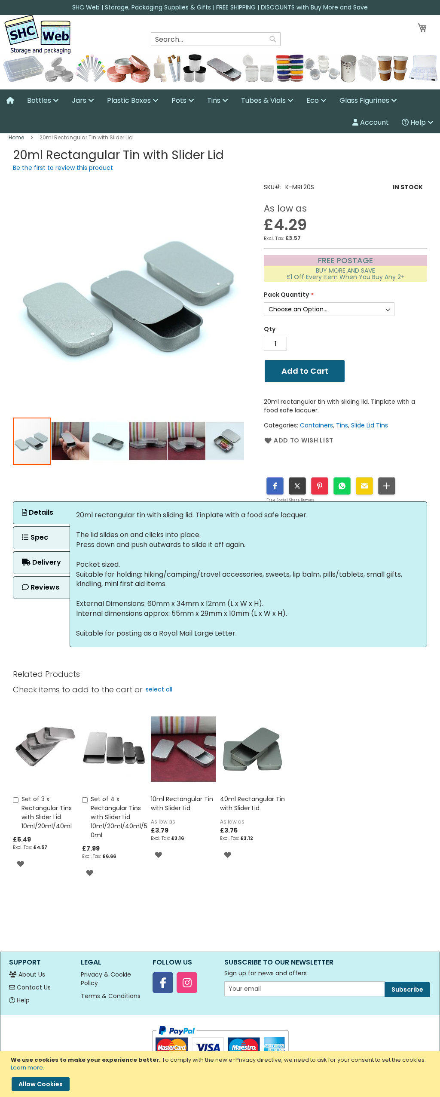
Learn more (27, 1067)
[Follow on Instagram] (187, 982)
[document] (221, 1074)
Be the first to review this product (63, 167)
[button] (71, 441)
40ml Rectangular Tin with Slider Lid (252, 803)
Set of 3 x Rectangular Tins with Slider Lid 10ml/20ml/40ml (46, 812)
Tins (342, 425)
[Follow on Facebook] (163, 982)
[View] (10, 100)
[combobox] (215, 39)
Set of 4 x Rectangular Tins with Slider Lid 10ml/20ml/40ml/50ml (119, 817)
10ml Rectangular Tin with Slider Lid (182, 803)
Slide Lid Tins (369, 425)
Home (16, 137)
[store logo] (37, 34)
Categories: (282, 425)
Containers (316, 425)
